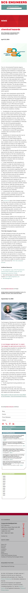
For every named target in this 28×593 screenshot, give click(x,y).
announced (6, 200)
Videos (4, 420)
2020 (4, 486)
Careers (3, 550)
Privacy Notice (5, 590)
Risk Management (7, 278)
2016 (4, 493)
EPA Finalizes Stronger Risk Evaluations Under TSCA (10, 33)
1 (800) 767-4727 (5, 531)
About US (3, 544)
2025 (4, 478)
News (2, 552)
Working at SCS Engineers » (9, 426)
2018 (4, 490)
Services (3, 546)
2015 (4, 495)
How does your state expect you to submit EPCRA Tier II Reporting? (13, 292)
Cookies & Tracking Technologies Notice (12, 557)
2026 (4, 476)
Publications (4, 553)
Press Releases (6, 417)
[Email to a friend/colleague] (3, 424)
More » (5, 440)
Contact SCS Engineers (13, 6)
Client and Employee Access (9, 555)
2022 (4, 483)
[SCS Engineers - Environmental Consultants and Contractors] (14, 3)
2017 (4, 491)
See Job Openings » (7, 429)
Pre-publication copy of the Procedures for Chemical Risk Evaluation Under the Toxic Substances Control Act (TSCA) (12, 271)
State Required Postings (7, 566)
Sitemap (23, 588)
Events (4, 414)
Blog (3, 411)
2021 (4, 484)
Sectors (3, 547)
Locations (3, 549)
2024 (4, 479)
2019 (4, 488)
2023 (4, 481)
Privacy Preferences (6, 579)
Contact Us (4, 536)
